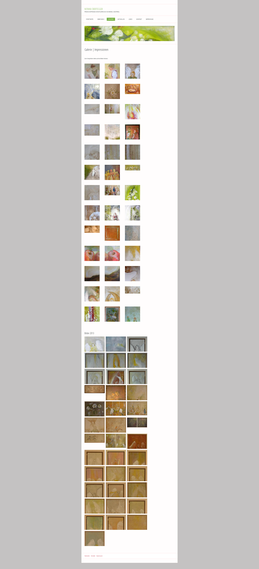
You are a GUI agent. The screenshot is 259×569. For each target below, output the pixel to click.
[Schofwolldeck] (92, 233)
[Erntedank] (116, 408)
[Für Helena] (132, 111)
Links (130, 19)
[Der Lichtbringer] (132, 71)
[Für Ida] (112, 293)
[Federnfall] (92, 131)
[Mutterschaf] (92, 212)
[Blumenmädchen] (112, 71)
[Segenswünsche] (94, 344)
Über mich (100, 19)
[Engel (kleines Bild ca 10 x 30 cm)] (137, 344)
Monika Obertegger (93, 9)
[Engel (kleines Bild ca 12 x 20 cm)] (94, 376)
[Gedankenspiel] (116, 441)
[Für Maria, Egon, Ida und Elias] (92, 314)
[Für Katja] (132, 253)
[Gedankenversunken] (112, 131)
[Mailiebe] (132, 192)
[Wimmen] (112, 314)
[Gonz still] (132, 91)
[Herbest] (137, 408)
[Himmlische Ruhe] (94, 425)
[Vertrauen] (94, 392)
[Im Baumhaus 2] (132, 152)
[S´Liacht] (116, 392)
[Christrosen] (112, 91)
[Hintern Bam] (92, 172)
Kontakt (139, 19)
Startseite (89, 19)
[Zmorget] (112, 192)
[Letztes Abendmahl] (132, 172)
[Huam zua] (132, 293)
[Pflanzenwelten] (132, 212)
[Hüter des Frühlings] (92, 293)
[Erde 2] (112, 273)
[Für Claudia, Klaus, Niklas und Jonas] (132, 273)
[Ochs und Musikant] (112, 212)
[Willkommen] (112, 233)
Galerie (111, 19)
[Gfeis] (94, 441)
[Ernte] (112, 111)
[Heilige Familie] (92, 152)
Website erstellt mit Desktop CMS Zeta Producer (161, 556)
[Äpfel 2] (112, 253)
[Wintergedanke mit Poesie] (132, 233)
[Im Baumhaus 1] (112, 152)
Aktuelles (121, 19)
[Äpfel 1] (92, 253)
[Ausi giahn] (137, 392)
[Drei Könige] (92, 91)
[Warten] (112, 172)
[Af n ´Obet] (92, 111)
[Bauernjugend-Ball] (132, 131)
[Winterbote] (116, 425)
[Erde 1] (92, 273)
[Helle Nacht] (116, 344)
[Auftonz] (92, 71)
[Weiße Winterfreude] (94, 408)
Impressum (149, 19)
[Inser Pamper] (92, 192)
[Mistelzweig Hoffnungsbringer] (137, 425)
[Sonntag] (132, 314)
